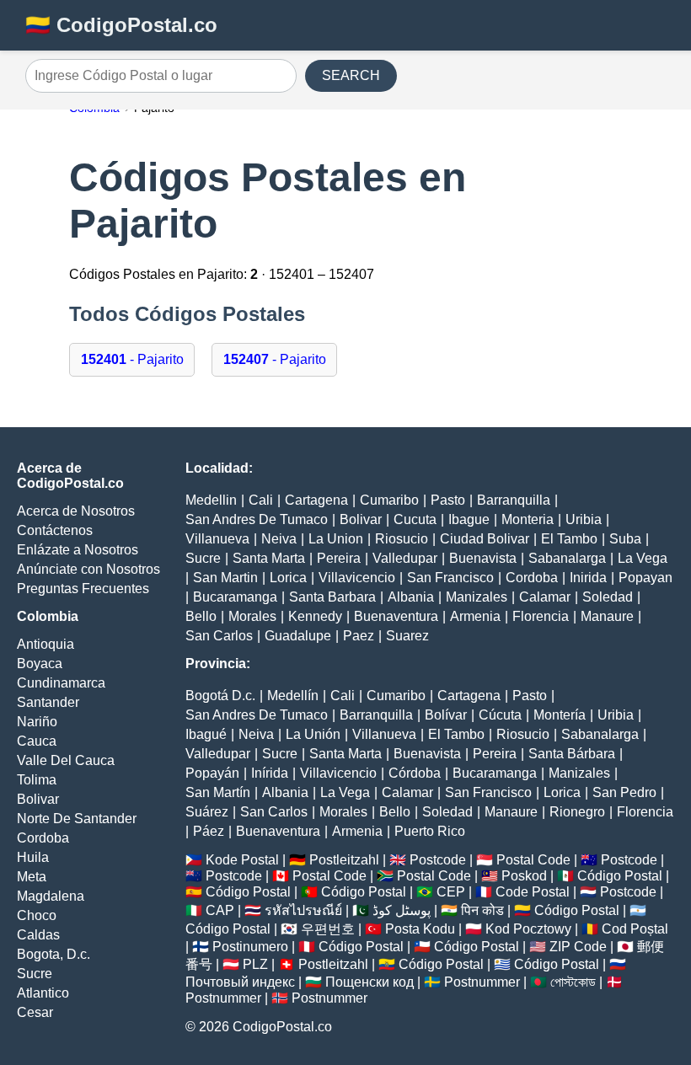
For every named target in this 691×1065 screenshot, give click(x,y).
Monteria (527, 519)
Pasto (448, 500)
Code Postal (532, 892)
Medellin (211, 500)
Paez (358, 636)
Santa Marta (269, 558)
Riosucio (401, 539)
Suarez (407, 636)
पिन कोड (482, 910)
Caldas (38, 935)
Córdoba (414, 773)
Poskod (524, 876)
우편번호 (328, 929)
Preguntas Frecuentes (83, 588)
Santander (48, 702)
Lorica (288, 577)
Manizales (476, 597)
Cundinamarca (61, 683)
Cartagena (316, 500)
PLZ (255, 964)
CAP (220, 910)
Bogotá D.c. (220, 695)
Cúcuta (500, 715)
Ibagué (206, 734)
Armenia (475, 616)
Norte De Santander (77, 818)
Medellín (293, 695)
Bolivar (38, 799)
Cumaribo (389, 500)
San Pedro (624, 792)
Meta (31, 877)
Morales (252, 616)
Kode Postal (242, 860)
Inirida (588, 577)
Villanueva (217, 539)
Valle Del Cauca (66, 760)
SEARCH (351, 75)
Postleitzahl (344, 860)
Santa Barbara (332, 597)
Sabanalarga (567, 558)
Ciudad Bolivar (484, 539)
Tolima (36, 780)
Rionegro (577, 812)
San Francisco (450, 577)
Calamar (544, 597)
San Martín (217, 792)
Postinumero (250, 946)
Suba (625, 539)
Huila (33, 857)
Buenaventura (396, 616)
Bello (201, 616)
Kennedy (315, 616)
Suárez (206, 812)
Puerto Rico (429, 831)
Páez (208, 831)
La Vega (642, 558)
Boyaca (39, 663)
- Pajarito (132, 359)
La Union (335, 539)
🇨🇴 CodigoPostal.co (121, 24)
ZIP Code (578, 946)
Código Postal (619, 876)
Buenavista (483, 558)
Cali (261, 500)
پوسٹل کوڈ (401, 910)
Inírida (269, 773)
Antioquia (45, 644)
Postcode (438, 860)
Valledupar (404, 558)
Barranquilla (513, 500)
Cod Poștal (635, 929)
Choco (36, 915)
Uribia (583, 519)
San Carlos (219, 636)
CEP (451, 892)
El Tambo (569, 539)
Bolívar (446, 715)
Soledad (607, 597)
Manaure (607, 616)
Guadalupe (298, 636)
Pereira (339, 558)
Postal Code (533, 860)
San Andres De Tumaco (256, 519)
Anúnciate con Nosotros (88, 569)
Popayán (212, 773)
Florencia (540, 616)
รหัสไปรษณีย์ (303, 910)
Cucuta (415, 519)
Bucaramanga (235, 597)
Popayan (645, 577)
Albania (411, 597)
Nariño (37, 721)
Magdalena (50, 896)
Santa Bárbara (571, 754)
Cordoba (43, 838)
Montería (559, 715)
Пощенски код (369, 982)
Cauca (36, 741)
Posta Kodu (420, 929)
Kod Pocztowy (528, 929)
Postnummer (482, 982)
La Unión (313, 734)
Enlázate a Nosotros (77, 550)
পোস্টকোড (573, 982)
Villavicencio (357, 577)
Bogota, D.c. (53, 954)
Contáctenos (55, 530)
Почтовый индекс (240, 982)
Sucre (34, 973)
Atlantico (43, 993)
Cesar (35, 1012)
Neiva (279, 539)
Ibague (469, 519)
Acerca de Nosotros (76, 511)
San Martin (225, 577)
